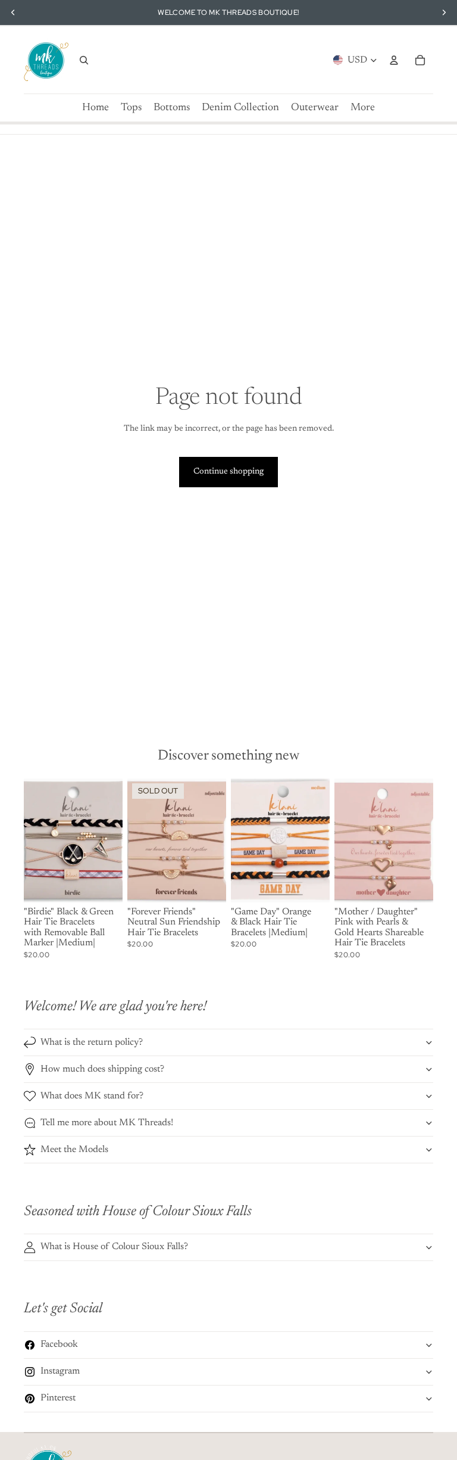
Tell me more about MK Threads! (106, 1123)
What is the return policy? (91, 1042)
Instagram (60, 1371)
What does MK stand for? (91, 1096)
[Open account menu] (394, 60)
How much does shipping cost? (102, 1069)
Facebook (59, 1344)
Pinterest (58, 1398)
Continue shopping (228, 472)
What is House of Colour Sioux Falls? (114, 1247)
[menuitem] (363, 107)
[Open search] (84, 60)
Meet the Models (74, 1149)
